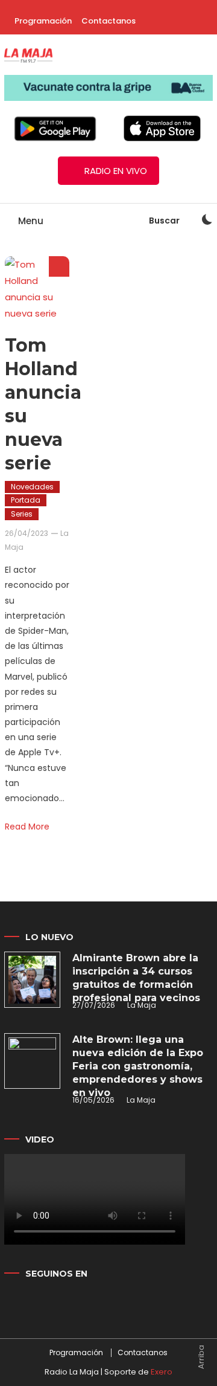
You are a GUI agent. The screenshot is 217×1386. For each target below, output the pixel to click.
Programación (43, 21)
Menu (29, 220)
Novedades (32, 487)
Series (22, 514)
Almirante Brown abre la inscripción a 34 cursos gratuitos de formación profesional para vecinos (136, 978)
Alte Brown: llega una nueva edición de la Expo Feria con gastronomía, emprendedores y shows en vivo (137, 1066)
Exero (161, 1372)
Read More (27, 826)
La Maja (141, 1005)
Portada (25, 500)
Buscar (165, 220)
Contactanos (108, 21)
